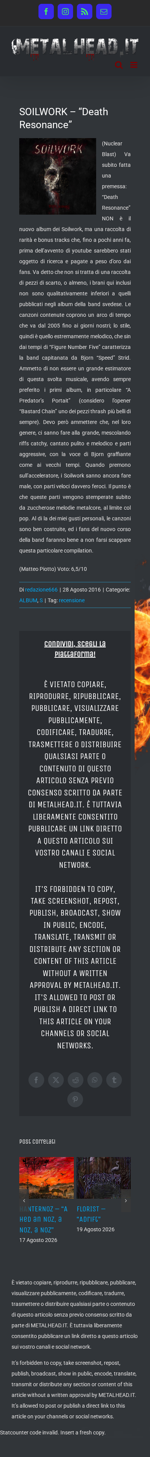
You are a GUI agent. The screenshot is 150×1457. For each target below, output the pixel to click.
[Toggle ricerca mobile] (119, 65)
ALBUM (28, 600)
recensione (72, 600)
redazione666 (41, 590)
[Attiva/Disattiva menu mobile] (134, 65)
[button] (24, 1200)
